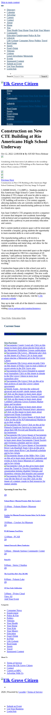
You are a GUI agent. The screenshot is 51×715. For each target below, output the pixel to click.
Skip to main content (10, 2)
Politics (38, 40)
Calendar (11, 12)
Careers (10, 17)
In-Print (10, 638)
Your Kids (33, 30)
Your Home (23, 30)
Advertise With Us (15, 673)
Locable (22, 692)
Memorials (28, 56)
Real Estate (12, 43)
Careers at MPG (14, 670)
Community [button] (12, 33)
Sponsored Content (15, 61)
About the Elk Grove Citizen (20, 665)
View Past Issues (10, 343)
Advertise (11, 15)
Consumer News (26, 40)
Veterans (10, 51)
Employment (22, 35)
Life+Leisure (12, 40)
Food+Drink (12, 48)
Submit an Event (14, 63)
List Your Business (15, 66)
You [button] (8, 28)
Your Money (44, 30)
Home (9, 25)
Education (11, 35)
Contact (10, 20)
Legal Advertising (15, 56)
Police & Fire (34, 35)
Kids (23, 318)
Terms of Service (14, 663)
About (9, 22)
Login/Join (11, 69)
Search (10, 76)
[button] (5, 180)
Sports (9, 45)
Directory (11, 10)
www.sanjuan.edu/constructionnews (24, 308)
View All (8, 596)
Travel (44, 40)
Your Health (12, 30)
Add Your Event (11, 599)
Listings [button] (10, 53)
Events (10, 58)
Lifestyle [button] (11, 38)
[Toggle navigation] (2, 5)
